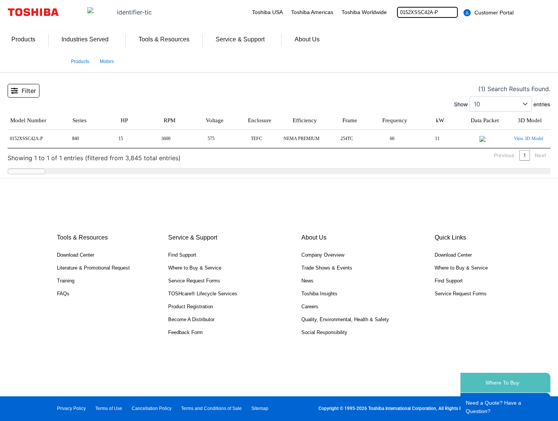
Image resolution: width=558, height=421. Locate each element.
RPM (169, 120)
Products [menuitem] (23, 39)
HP (124, 120)
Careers (309, 306)
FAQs (63, 293)
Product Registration (190, 306)
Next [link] (540, 155)
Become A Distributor (191, 319)
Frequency (394, 120)
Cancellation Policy (152, 408)
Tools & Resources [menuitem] (164, 39)
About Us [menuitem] (307, 39)
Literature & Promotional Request (93, 268)
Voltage (215, 120)
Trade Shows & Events (326, 268)
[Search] (453, 12)
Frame (349, 120)
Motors (107, 61)
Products (80, 61)
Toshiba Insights (319, 293)
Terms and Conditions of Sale (211, 408)
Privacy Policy (71, 408)
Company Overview (322, 255)
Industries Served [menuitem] (85, 39)
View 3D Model (528, 138)
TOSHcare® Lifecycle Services (202, 293)
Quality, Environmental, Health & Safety (345, 319)
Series (80, 120)
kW (440, 120)
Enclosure (259, 120)
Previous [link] (504, 155)
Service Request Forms (194, 281)
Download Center (75, 255)
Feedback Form (185, 332)
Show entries (502, 104)
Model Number (28, 120)
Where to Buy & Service (194, 268)
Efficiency (305, 120)
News (307, 281)
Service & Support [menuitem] (240, 39)
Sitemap (259, 408)
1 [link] (524, 155)
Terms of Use (108, 408)
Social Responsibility (324, 332)
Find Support (182, 255)
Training (65, 281)
